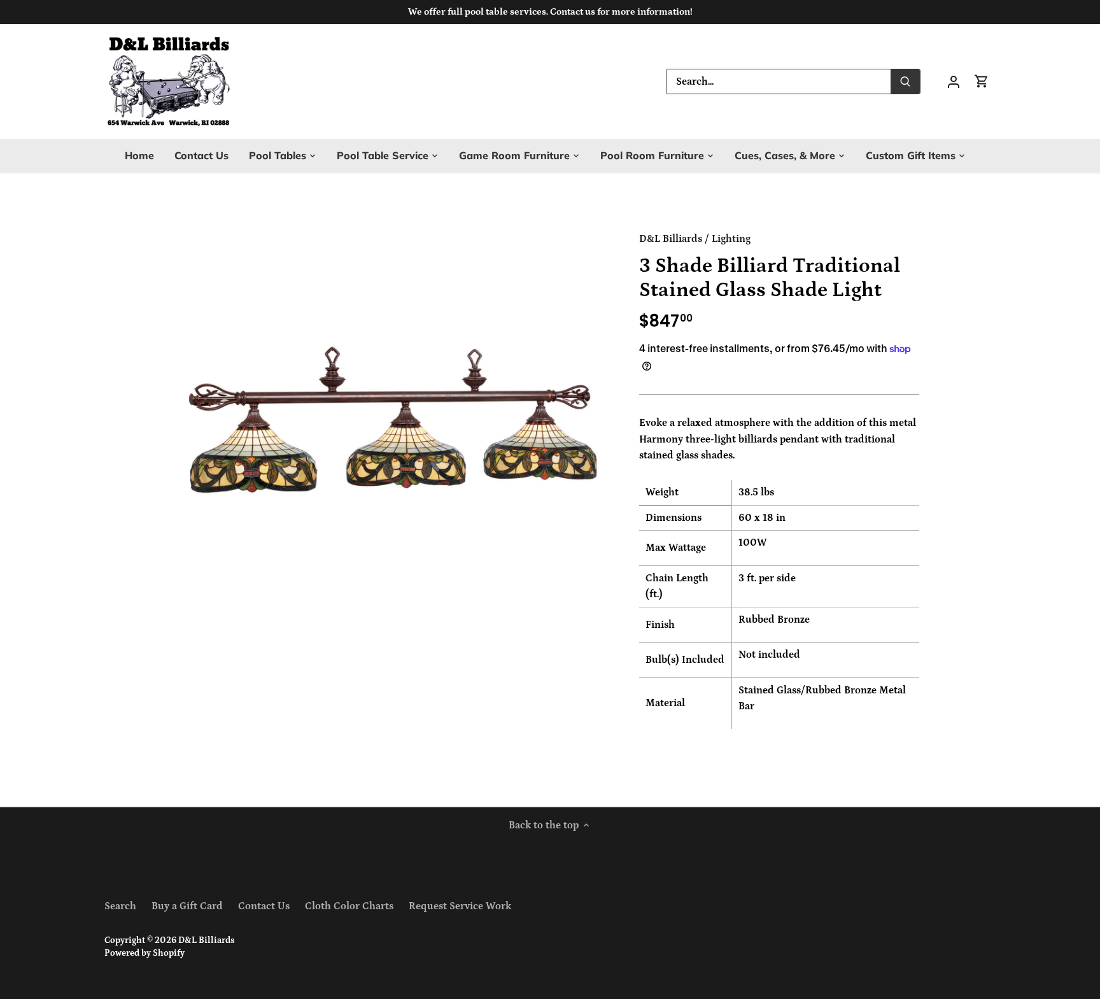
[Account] (954, 81)
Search (120, 906)
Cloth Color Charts (349, 906)
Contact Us (264, 906)
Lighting (731, 238)
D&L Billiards (670, 238)
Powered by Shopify (144, 953)
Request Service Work (460, 906)
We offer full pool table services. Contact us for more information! (550, 11)
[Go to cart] (981, 81)
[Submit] (905, 81)
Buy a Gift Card (187, 906)
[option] (395, 432)
